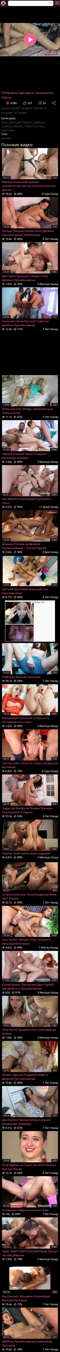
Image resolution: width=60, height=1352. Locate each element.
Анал (4, 122)
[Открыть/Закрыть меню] (57, 2)
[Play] (30, 39)
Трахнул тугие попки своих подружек (26, 853)
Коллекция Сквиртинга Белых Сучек (25, 1210)
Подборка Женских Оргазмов (21, 677)
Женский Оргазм (21, 122)
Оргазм (6, 138)
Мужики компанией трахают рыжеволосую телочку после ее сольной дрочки (28, 186)
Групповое (8, 130)
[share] (54, 103)
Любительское (34, 126)
